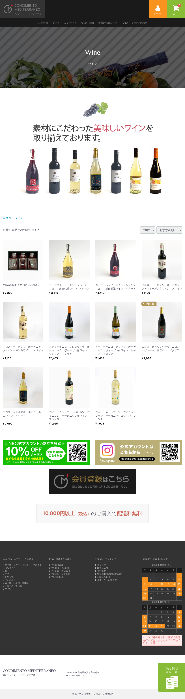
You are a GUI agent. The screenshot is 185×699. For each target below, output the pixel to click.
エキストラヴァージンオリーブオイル (23, 565)
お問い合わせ (139, 22)
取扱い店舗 (87, 22)
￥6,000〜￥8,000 (60, 574)
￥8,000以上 (57, 577)
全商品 (7, 218)
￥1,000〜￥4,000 (60, 568)
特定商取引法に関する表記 (110, 574)
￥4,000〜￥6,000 (60, 571)
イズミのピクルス (13, 586)
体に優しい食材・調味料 (17, 583)
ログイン (158, 14)
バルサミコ (10, 568)
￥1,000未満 (57, 565)
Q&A (125, 22)
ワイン (18, 218)
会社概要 (101, 571)
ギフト (56, 22)
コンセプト (70, 22)
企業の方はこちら (108, 22)
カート (176, 9)
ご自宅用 (43, 22)
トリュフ (9, 577)
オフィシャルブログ (107, 580)
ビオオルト (10, 580)
